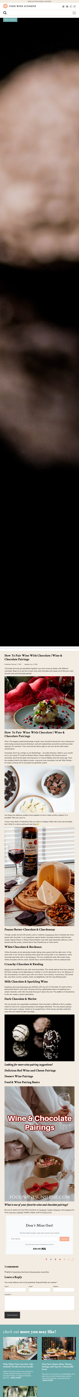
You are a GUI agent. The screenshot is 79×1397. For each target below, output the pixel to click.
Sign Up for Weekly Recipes (39, 1)
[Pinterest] (74, 6)
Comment (8, 1294)
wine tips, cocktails (16, 1212)
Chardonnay (49, 935)
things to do (46, 1212)
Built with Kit (39, 1248)
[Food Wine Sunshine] (5, 6)
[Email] (64, 1259)
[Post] (55, 1259)
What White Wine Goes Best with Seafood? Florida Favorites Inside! (18, 1365)
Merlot (21, 1009)
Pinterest (56, 1210)
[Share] (51, 1259)
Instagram (68, 1210)
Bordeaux (32, 957)
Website (55, 1286)
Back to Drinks (10, 20)
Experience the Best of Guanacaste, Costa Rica (31, 1272)
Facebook (42, 1210)
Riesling (8, 969)
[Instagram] (67, 6)
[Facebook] (70, 6)
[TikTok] (63, 6)
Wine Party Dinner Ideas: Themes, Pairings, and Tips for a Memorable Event (58, 1367)
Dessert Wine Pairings (19, 1076)
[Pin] (46, 1259)
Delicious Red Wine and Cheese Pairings (30, 1070)
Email (31, 1286)
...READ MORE (15, 1378)
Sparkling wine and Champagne (17, 987)
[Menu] (74, 13)
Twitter (50, 1210)
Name (7, 1286)
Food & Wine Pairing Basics (22, 1082)
